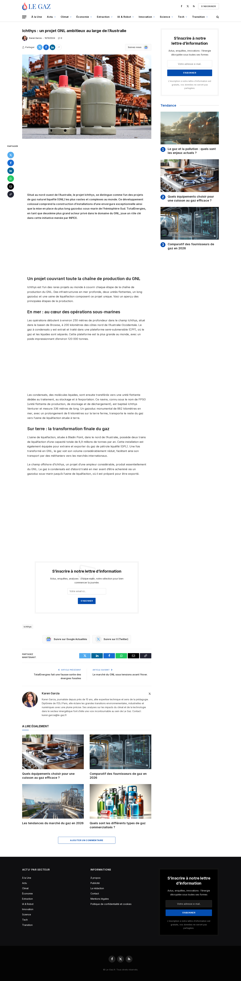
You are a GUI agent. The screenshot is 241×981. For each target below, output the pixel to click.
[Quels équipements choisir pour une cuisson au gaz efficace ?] (53, 751)
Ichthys (28, 626)
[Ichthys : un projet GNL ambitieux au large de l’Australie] (86, 97)
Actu (50, 16)
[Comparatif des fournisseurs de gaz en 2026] (120, 751)
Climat (65, 16)
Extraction (103, 16)
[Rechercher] (217, 17)
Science (165, 16)
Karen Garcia (35, 38)
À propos (95, 877)
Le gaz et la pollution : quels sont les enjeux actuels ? (192, 151)
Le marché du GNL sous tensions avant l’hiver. (120, 674)
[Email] (10, 186)
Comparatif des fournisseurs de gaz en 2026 (118, 775)
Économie (82, 16)
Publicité (95, 883)
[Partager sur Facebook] (46, 47)
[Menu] (24, 17)
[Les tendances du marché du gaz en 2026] (53, 801)
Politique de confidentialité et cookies (111, 904)
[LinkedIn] (10, 170)
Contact (94, 893)
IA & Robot (124, 16)
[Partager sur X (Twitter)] (39, 47)
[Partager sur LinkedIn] (52, 47)
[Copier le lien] (10, 194)
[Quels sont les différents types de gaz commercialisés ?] (120, 801)
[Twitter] (10, 155)
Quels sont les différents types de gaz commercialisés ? (118, 825)
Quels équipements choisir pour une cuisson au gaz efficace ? (48, 775)
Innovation (145, 16)
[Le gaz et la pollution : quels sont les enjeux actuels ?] (190, 128)
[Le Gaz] (36, 6)
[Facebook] (10, 162)
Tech (181, 16)
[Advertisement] (86, 168)
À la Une (36, 16)
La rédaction (97, 888)
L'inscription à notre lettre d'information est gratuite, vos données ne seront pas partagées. (189, 84)
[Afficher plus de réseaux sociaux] (59, 47)
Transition (198, 16)
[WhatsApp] (10, 178)
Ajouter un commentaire (86, 840)
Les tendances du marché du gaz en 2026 (53, 823)
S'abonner (208, 6)
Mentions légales (99, 898)
